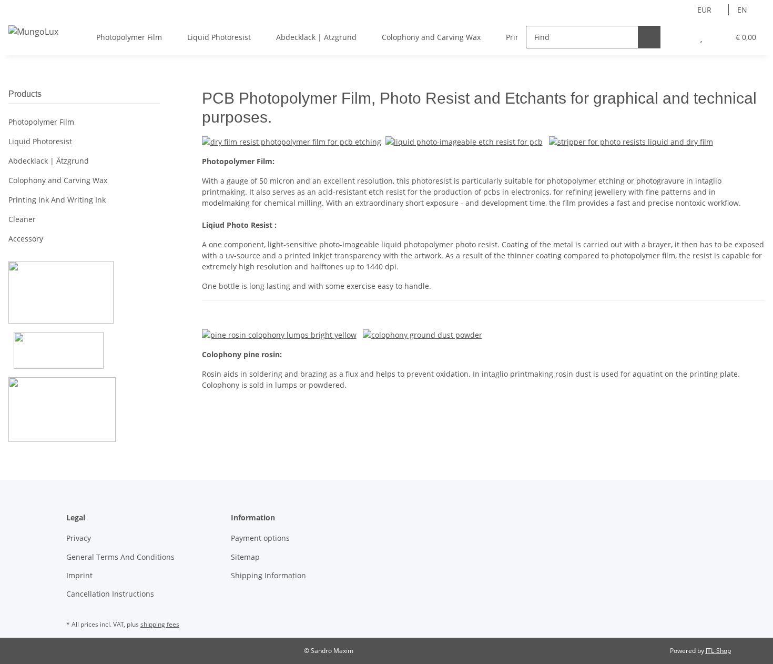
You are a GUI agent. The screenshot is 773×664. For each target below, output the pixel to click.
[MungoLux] (33, 31)
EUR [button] (704, 10)
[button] (680, 37)
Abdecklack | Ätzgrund (48, 161)
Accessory (25, 239)
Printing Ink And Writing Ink (57, 200)
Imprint (79, 575)
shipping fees (159, 624)
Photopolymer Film (41, 122)
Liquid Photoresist (40, 141)
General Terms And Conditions (120, 557)
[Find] (649, 37)
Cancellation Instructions (110, 594)
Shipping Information (268, 575)
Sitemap (245, 557)
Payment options (260, 538)
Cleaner (22, 219)
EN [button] (742, 10)
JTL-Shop (718, 650)
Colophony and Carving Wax (57, 180)
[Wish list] (701, 37)
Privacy (78, 538)
